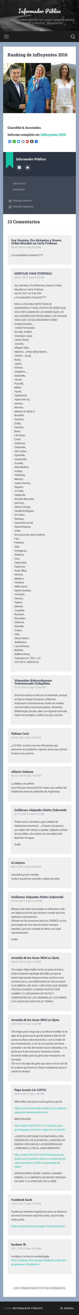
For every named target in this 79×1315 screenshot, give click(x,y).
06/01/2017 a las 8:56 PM (26, 866)
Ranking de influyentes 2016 (37, 55)
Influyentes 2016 (53, 134)
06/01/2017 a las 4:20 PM (26, 247)
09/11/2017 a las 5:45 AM (26, 1248)
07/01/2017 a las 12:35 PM (26, 901)
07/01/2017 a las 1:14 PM (29, 814)
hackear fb (18, 1244)
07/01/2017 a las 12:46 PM (30, 687)
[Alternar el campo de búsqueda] (73, 36)
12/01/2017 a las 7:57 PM (26, 1203)
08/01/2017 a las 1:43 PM (29, 1093)
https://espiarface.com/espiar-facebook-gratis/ (38, 1226)
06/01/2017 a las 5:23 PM (29, 277)
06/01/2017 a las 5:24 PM (26, 737)
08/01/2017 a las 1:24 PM (26, 1023)
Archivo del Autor (19, 167)
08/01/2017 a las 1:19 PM (26, 961)
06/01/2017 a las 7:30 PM (26, 775)
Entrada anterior (22, 200)
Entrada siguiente (23, 206)
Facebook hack (21, 1200)
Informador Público (39, 10)
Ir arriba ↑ (68, 1308)
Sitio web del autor (27, 167)
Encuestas (19, 189)
